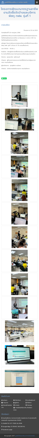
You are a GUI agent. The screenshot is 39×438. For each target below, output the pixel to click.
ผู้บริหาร (16, 403)
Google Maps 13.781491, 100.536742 (13, 427)
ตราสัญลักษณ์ (31, 400)
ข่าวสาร (17, 405)
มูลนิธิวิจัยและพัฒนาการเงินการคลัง (16, 2)
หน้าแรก (5, 400)
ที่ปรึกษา (29, 403)
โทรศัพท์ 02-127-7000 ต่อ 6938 (12, 423)
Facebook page (7, 430)
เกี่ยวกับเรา (18, 400)
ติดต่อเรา (29, 408)
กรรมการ (5, 403)
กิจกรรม (29, 405)
